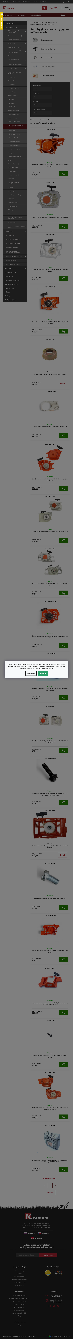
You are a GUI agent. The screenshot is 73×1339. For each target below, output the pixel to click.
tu (51, 668)
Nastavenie (30, 673)
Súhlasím (42, 673)
